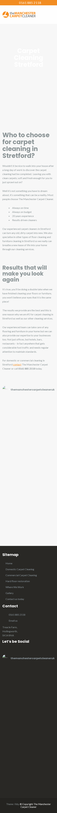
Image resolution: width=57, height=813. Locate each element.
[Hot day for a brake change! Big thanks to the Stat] (28, 503)
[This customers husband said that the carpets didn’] (28, 442)
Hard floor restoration (18, 581)
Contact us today (15, 598)
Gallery (9, 593)
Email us (13, 620)
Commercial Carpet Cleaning (21, 575)
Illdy (16, 804)
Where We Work (15, 587)
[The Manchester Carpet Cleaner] (19, 14)
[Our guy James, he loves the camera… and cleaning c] (28, 412)
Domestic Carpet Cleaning (20, 569)
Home (9, 563)
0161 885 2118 (29, 3)
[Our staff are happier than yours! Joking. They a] (28, 473)
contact (17, 364)
